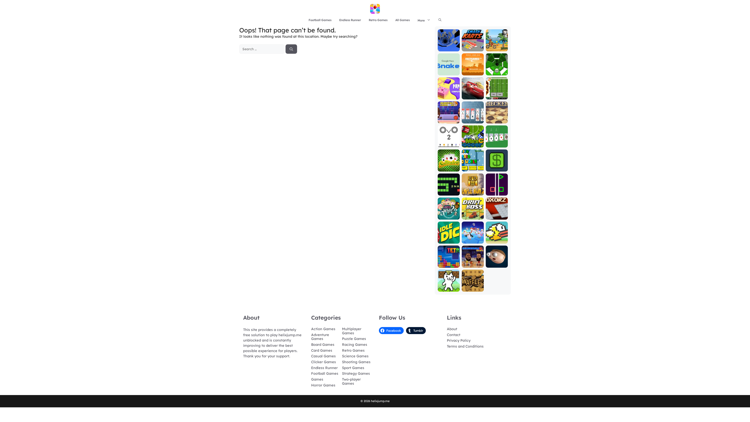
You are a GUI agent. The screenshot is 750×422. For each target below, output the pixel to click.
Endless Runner (350, 20)
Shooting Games (356, 362)
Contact (453, 335)
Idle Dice (449, 241)
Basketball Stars (473, 263)
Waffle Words (473, 287)
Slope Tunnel (497, 72)
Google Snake (448, 70)
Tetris (449, 265)
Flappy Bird (497, 241)
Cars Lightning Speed (472, 93)
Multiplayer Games (351, 331)
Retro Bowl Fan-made (496, 94)
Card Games (321, 350)
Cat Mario (448, 289)
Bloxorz (497, 217)
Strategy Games (356, 373)
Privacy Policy (459, 340)
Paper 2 (448, 96)
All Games (402, 20)
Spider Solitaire (472, 118)
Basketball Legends (449, 118)
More (421, 20)
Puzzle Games (354, 338)
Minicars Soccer (472, 143)
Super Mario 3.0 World (472, 167)
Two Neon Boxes (496, 191)
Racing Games (354, 344)
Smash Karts (472, 48)
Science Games (355, 356)
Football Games (320, 20)
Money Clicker (497, 167)
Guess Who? (449, 217)
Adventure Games (320, 337)
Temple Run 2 (473, 191)
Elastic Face (497, 265)
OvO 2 (448, 145)
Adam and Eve (472, 70)
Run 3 (448, 48)
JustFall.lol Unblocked (473, 239)
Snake (448, 193)
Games (317, 379)
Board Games (322, 344)
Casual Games (323, 356)
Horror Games (323, 385)
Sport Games (353, 368)
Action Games (323, 329)
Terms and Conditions (465, 346)
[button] (440, 20)
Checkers (497, 120)
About (452, 329)
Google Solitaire (496, 143)
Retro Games (378, 20)
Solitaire (448, 169)
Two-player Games (351, 381)
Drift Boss (472, 217)
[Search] (291, 49)
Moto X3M (496, 48)
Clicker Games (323, 362)
